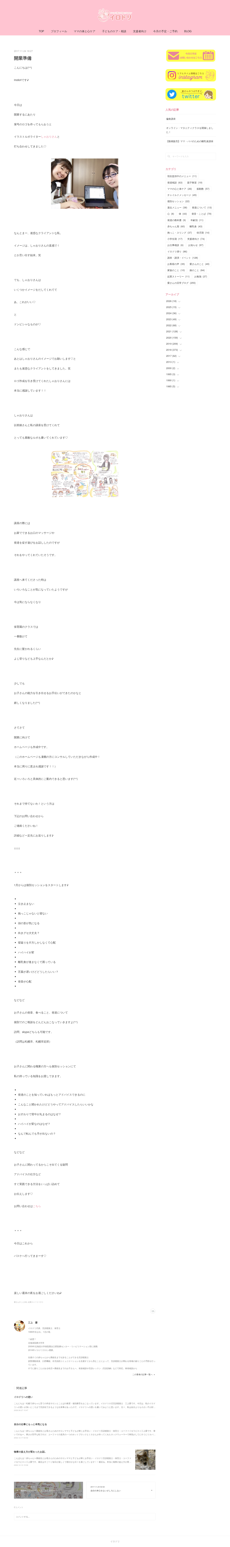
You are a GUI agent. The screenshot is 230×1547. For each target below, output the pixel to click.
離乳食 (196, 226)
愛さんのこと (199, 264)
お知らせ (195, 245)
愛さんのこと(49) (20, 1302)
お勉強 (200, 276)
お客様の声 (176, 264)
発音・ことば (201, 213)
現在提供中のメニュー (182, 176)
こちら (37, 1206)
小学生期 (175, 238)
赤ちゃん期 (176, 226)
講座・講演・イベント (182, 257)
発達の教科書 (176, 220)
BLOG (187, 31)
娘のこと (197, 270)
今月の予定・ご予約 (165, 31)
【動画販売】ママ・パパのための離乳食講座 (189, 141)
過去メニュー (177, 207)
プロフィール (59, 31)
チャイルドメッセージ (182, 195)
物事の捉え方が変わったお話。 (30, 1451)
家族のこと (176, 270)
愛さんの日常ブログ (181, 282)
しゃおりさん (49, 136)
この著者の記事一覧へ (142, 1374)
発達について (202, 207)
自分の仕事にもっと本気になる (30, 1424)
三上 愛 (33, 1322)
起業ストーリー (178, 276)
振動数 (203, 188)
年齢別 (197, 220)
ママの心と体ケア (179, 188)
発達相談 (175, 182)
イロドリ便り (177, 251)
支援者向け (139, 31)
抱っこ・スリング (179, 232)
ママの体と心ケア (84, 31)
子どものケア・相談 (114, 31)
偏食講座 (171, 118)
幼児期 (203, 232)
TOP (41, 31)
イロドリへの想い (23, 1396)
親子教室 (194, 182)
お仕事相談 (175, 245)
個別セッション (178, 201)
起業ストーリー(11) (35, 1302)
